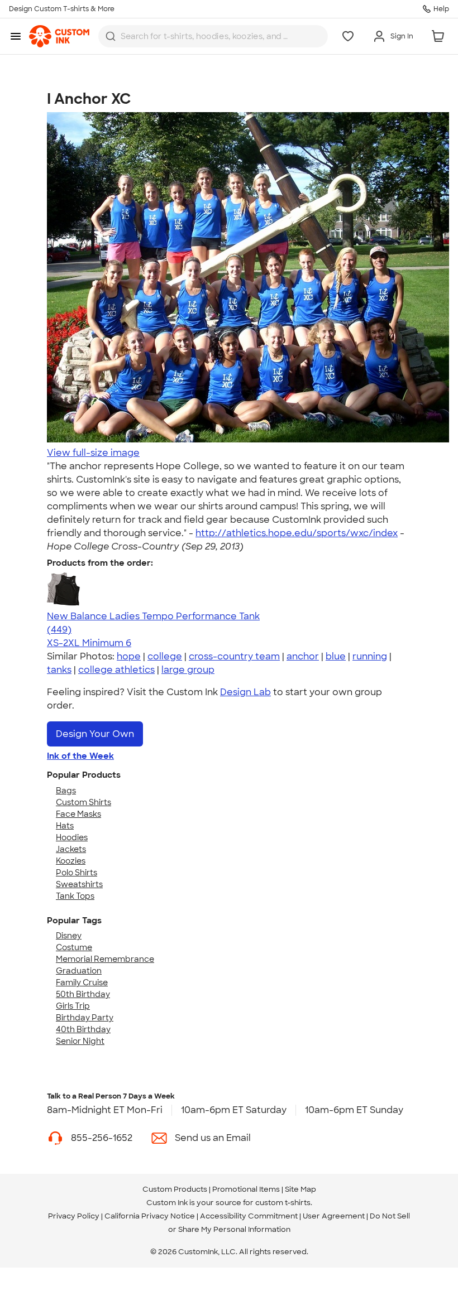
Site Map (300, 1189)
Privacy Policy (73, 1216)
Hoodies (72, 837)
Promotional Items (246, 1189)
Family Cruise (82, 982)
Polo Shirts (76, 873)
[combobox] (213, 36)
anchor (303, 656)
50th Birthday (83, 994)
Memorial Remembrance (105, 959)
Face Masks (78, 814)
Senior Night (80, 1041)
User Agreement (334, 1216)
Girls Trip (73, 1006)
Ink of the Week (80, 756)
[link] (59, 36)
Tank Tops (75, 896)
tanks (59, 670)
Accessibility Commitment (249, 1216)
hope (129, 656)
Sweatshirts (79, 884)
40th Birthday (83, 1029)
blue (336, 656)
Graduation (79, 971)
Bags (66, 791)
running (369, 656)
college (164, 656)
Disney (69, 936)
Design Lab (245, 692)
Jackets (71, 849)
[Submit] (111, 36)
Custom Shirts (83, 802)
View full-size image (93, 453)
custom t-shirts (283, 1202)
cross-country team (234, 656)
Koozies (70, 861)
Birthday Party (84, 1018)
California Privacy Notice (149, 1216)
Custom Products (174, 1189)
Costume (74, 947)
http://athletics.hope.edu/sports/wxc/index (296, 533)
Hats (65, 826)
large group (187, 670)
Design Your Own (95, 734)
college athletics (116, 670)
